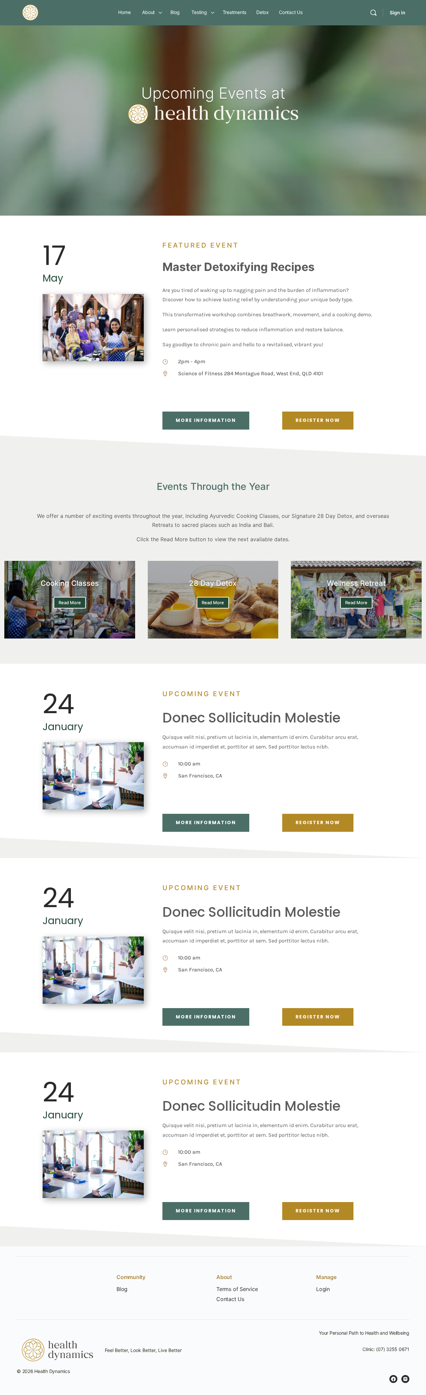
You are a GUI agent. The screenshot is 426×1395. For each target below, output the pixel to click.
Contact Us (230, 1299)
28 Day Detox (213, 583)
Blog (121, 1289)
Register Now (318, 420)
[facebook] (393, 1379)
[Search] (373, 13)
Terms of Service (237, 1289)
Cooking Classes (70, 583)
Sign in (397, 12)
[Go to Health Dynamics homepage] (30, 12)
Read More (70, 602)
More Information (206, 420)
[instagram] (405, 1379)
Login (323, 1289)
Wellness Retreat (356, 583)
